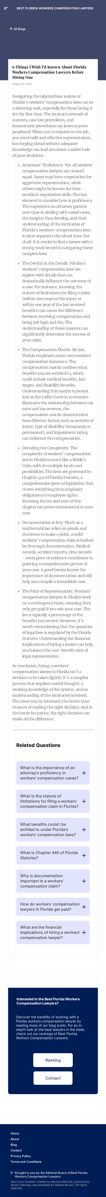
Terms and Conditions (26, 1162)
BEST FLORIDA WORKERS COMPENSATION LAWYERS (55, 8)
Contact (53, 1078)
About (15, 1139)
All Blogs (19, 29)
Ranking (53, 1060)
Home (15, 1133)
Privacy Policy (21, 1156)
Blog (14, 1145)
